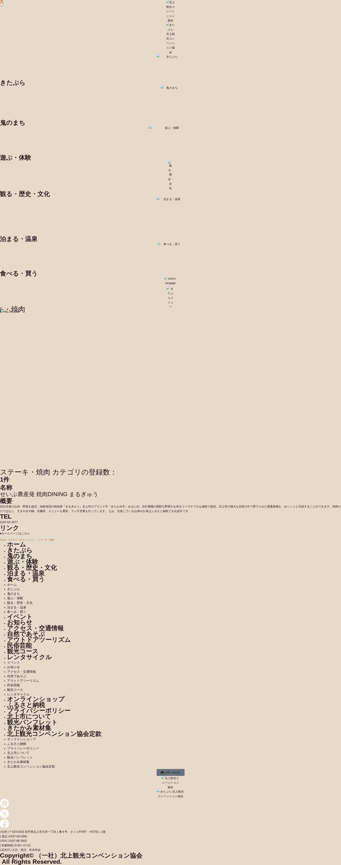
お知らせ (20, 622)
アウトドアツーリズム (39, 639)
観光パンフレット (32, 722)
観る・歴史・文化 (32, 567)
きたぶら (20, 550)
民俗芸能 (19, 645)
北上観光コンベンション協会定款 (54, 733)
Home (3, 539)
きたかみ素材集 (29, 727)
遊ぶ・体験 (22, 561)
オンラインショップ (36, 698)
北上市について (29, 716)
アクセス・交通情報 (35, 628)
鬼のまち (20, 555)
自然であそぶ (26, 633)
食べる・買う (26, 578)
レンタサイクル (29, 656)
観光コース (23, 651)
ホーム (16, 544)
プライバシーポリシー (39, 710)
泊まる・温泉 (26, 573)
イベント (20, 616)
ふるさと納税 (26, 704)
